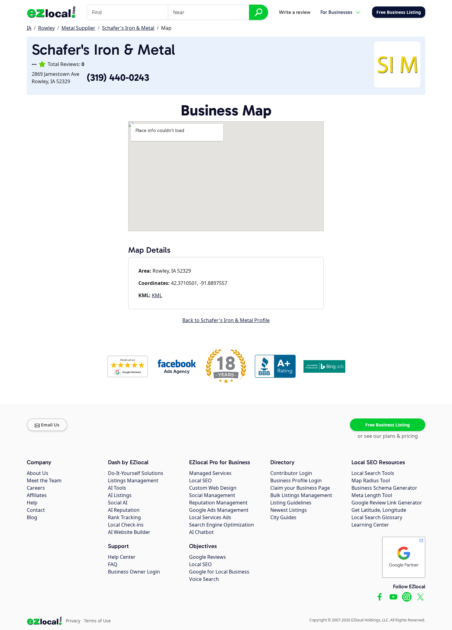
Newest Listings (288, 510)
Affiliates (37, 495)
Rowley (46, 28)
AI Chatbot (201, 532)
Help (32, 502)
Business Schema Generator (384, 487)
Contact (36, 510)
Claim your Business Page (300, 487)
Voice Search (204, 579)
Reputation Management (218, 502)
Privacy (73, 621)
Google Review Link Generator (386, 502)
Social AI (117, 502)
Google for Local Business (219, 571)
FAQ (112, 564)
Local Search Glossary (376, 517)
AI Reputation (124, 510)
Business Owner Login (134, 571)
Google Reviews (207, 557)
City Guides (283, 517)
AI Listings (120, 495)
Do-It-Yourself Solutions (135, 473)
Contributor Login (291, 473)
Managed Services (210, 473)
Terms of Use (97, 621)
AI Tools (117, 487)
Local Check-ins (126, 524)
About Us (37, 473)
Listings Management (133, 480)
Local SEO (200, 480)
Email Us (50, 425)
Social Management (212, 495)
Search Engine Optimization (221, 524)
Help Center (122, 557)
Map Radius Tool (370, 480)
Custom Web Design (212, 487)
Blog (32, 517)
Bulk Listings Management (301, 495)
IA (29, 28)
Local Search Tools (372, 473)
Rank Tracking (124, 517)
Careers (36, 487)
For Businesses (336, 12)
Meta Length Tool (371, 495)
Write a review (295, 12)
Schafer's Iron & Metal (128, 28)
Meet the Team (44, 480)
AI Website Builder (129, 532)
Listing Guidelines (290, 502)
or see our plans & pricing (388, 436)
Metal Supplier (78, 28)
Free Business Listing (387, 425)
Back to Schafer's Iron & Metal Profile (226, 320)
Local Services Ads (210, 517)
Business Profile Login (296, 480)
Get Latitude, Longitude (378, 510)
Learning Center (370, 524)
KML (157, 295)
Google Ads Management (218, 510)
